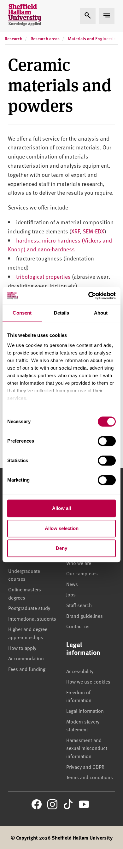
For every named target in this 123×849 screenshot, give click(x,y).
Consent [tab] (22, 313)
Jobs (71, 594)
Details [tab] (61, 313)
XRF (75, 231)
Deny (61, 548)
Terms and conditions (89, 777)
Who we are (78, 562)
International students (32, 618)
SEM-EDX (93, 231)
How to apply (22, 647)
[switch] (107, 441)
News (72, 583)
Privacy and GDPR (85, 766)
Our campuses (82, 573)
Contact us (78, 626)
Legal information (85, 710)
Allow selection (62, 528)
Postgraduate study (29, 607)
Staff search (79, 604)
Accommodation (26, 658)
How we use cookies (88, 681)
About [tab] (101, 313)
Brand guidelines (84, 615)
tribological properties (43, 276)
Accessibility (79, 670)
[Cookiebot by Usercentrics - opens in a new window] (88, 296)
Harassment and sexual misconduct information (86, 747)
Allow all (61, 508)
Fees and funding (26, 668)
